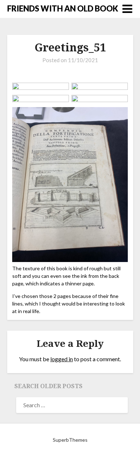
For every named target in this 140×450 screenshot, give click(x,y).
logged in (61, 358)
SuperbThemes (70, 440)
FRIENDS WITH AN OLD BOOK (62, 8)
